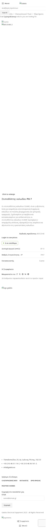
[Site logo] (23, 3)
